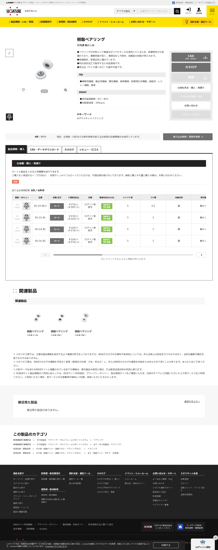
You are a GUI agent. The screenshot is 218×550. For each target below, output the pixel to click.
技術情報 (157, 496)
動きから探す (19, 487)
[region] (109, 221)
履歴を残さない (192, 401)
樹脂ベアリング (35, 331)
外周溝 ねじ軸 (32, 335)
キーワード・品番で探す (24, 479)
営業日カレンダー (161, 500)
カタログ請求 (103, 483)
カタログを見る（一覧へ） (109, 479)
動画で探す (18, 503)
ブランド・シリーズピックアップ (25, 497)
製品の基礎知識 (20, 511)
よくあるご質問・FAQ (162, 479)
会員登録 (184, 479)
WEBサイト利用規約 (73, 373)
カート (57, 206)
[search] (177, 11)
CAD (190, 57)
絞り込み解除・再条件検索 (186, 137)
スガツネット (31, 11)
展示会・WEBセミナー (135, 483)
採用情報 (30, 529)
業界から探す (19, 492)
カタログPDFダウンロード (108, 487)
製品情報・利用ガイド (73, 524)
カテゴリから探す (21, 483)
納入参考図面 (75, 483)
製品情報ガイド (119, 373)
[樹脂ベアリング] (37, 317)
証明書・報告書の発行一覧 (53, 479)
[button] (203, 544)
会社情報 (17, 529)
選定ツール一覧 (76, 479)
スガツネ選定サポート (163, 487)
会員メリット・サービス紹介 (192, 489)
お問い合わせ (191, 105)
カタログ (191, 67)
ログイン (184, 483)
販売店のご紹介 (160, 492)
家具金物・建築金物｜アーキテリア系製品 (194, 2)
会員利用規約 (186, 494)
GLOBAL (43, 529)
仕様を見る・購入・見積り (191, 88)
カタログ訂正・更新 (106, 492)
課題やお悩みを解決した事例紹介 (53, 501)
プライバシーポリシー (97, 373)
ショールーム (131, 479)
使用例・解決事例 (49, 495)
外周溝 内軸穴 (56, 335)
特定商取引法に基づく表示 (100, 524)
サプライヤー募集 (161, 504)
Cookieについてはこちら (56, 546)
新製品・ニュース (21, 507)
